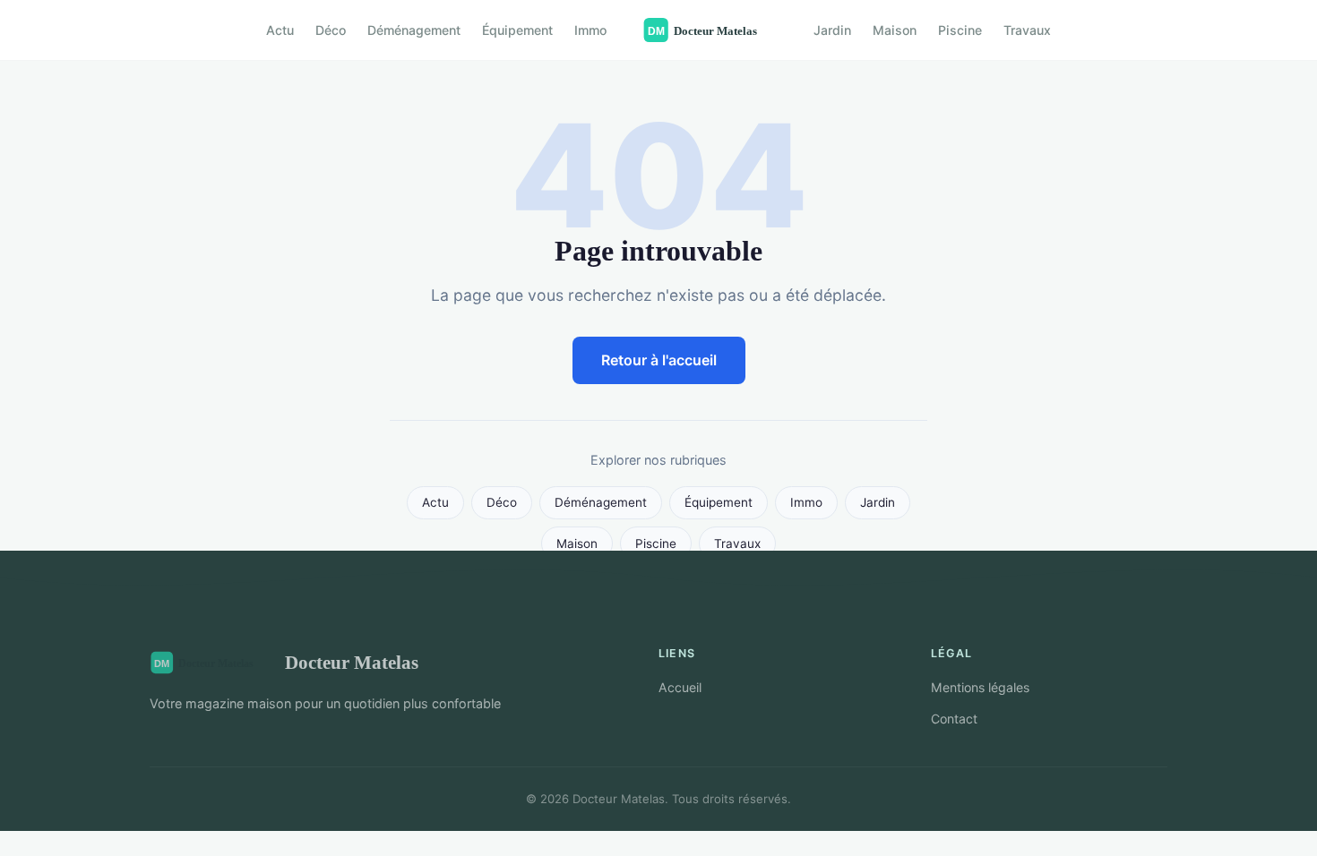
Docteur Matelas (351, 662)
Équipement (517, 30)
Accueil (680, 687)
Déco (330, 30)
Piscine (960, 30)
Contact (954, 718)
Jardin (832, 30)
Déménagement (414, 30)
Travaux (1027, 30)
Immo (590, 30)
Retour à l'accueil (659, 360)
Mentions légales (980, 687)
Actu (280, 30)
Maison (895, 30)
